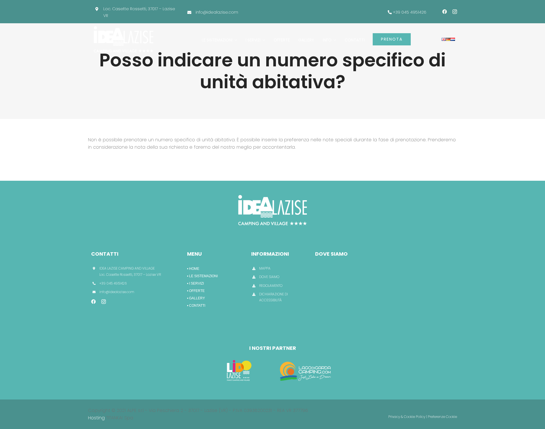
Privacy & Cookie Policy (406, 416)
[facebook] (444, 11)
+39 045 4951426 (409, 12)
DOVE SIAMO (269, 276)
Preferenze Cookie (442, 416)
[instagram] (454, 11)
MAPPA (265, 268)
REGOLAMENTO (270, 285)
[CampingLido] (239, 359)
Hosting (96, 418)
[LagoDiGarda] (306, 359)
